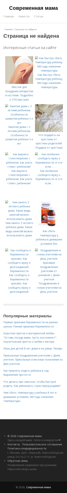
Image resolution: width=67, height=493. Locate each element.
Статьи (38, 16)
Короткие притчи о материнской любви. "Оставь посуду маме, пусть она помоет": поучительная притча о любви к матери (30, 337)
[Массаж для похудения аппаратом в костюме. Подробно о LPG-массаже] (19, 83)
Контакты (13, 444)
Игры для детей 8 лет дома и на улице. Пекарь (32, 348)
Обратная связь (17, 461)
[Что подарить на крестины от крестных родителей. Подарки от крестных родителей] (49, 131)
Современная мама (33, 7)
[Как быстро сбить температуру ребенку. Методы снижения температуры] (49, 70)
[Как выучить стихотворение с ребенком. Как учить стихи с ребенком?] (19, 166)
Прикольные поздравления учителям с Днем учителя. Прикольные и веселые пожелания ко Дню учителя (33, 360)
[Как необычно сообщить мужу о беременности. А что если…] (49, 166)
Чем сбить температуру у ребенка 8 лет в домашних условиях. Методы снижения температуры (30, 397)
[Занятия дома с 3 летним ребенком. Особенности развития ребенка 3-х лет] (19, 123)
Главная (8, 16)
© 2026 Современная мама (24, 436)
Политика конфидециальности (26, 448)
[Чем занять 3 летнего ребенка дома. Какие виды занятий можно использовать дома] (19, 219)
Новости (23, 16)
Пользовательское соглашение (42, 444)
